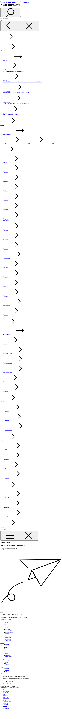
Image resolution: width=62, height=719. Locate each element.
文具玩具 (7, 645)
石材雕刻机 (5, 692)
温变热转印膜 (39, 82)
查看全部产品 (6, 60)
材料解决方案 (6, 143)
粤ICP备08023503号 (5, 687)
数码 (7, 220)
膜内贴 (4, 69)
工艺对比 (7, 660)
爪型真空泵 (5, 704)
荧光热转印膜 (33, 82)
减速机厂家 (5, 697)
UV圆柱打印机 (25, 103)
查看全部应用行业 (7, 334)
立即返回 (2, 549)
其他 (6, 650)
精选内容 (7, 670)
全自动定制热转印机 (24, 92)
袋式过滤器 (5, 695)
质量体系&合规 (8, 656)
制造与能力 (7, 655)
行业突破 (7, 668)
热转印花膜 (5, 80)
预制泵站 (5, 700)
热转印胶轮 (5, 114)
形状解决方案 (30, 143)
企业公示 (7, 671)
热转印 (4, 220)
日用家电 (7, 647)
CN (2, 20)
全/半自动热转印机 (7, 91)
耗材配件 (5, 113)
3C (5, 648)
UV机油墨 (17, 114)
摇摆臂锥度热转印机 (16, 92)
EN (1, 20)
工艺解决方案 (8, 640)
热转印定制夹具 (11, 114)
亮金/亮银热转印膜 (27, 82)
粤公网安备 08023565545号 (15, 687)
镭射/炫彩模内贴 (16, 71)
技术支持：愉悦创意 (4, 708)
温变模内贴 (22, 71)
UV (8, 220)
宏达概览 (7, 653)
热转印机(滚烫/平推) (7, 92)
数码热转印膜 (6, 82)
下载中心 (7, 664)
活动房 (4, 694)
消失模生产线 (6, 698)
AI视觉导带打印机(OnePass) (16, 103)
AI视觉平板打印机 (7, 103)
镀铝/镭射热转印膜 (19, 82)
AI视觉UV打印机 (6, 102)
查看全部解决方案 (7, 134)
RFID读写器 (5, 703)
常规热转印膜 (12, 82)
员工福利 (5, 706)
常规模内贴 (5, 71)
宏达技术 (7, 662)
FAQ (6, 663)
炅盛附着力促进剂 (7, 701)
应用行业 (5, 344)
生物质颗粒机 (6, 691)
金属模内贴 (10, 71)
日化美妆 (7, 644)
